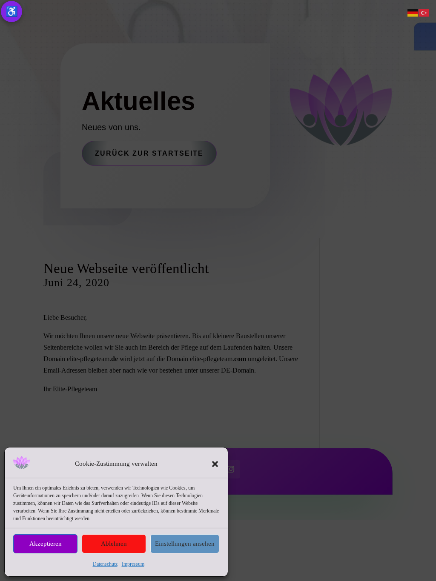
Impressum (133, 564)
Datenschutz (105, 564)
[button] (215, 464)
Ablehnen (114, 543)
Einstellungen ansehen (185, 543)
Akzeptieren (45, 543)
